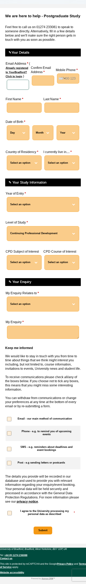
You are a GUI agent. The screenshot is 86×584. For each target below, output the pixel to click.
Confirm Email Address (41, 70)
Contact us (6, 558)
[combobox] (61, 78)
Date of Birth (15, 122)
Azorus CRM (47, 579)
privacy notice (27, 501)
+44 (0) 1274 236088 (15, 555)
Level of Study (17, 222)
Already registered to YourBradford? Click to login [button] (17, 72)
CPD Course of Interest (59, 251)
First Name (14, 99)
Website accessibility (12, 572)
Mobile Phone (67, 70)
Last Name (52, 99)
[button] (43, 530)
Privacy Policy (65, 564)
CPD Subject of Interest (22, 251)
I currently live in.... (57, 152)
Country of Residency (22, 152)
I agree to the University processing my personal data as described (47, 513)
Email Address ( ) (18, 70)
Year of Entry (16, 193)
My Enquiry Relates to (22, 293)
